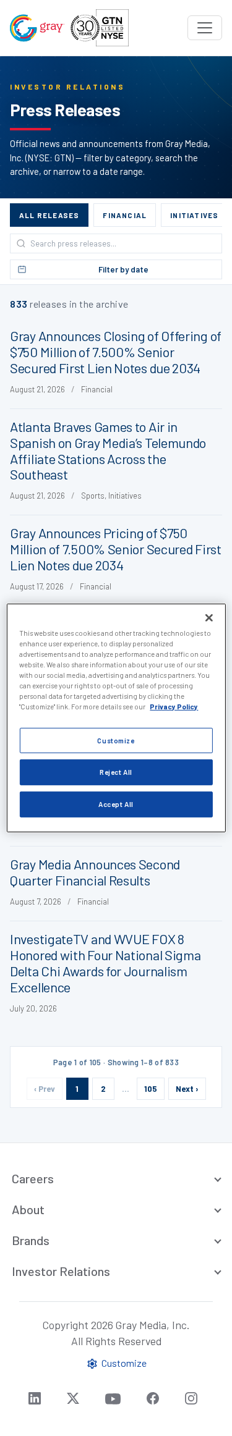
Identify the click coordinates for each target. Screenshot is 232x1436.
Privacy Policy (174, 707)
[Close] (209, 617)
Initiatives (194, 215)
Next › (187, 1089)
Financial (125, 215)
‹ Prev (44, 1089)
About (28, 1209)
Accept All (116, 804)
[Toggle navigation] (204, 27)
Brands (30, 1240)
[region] (116, 718)
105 (150, 1089)
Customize (115, 740)
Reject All (116, 772)
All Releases (49, 215)
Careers (33, 1178)
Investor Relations (61, 1271)
